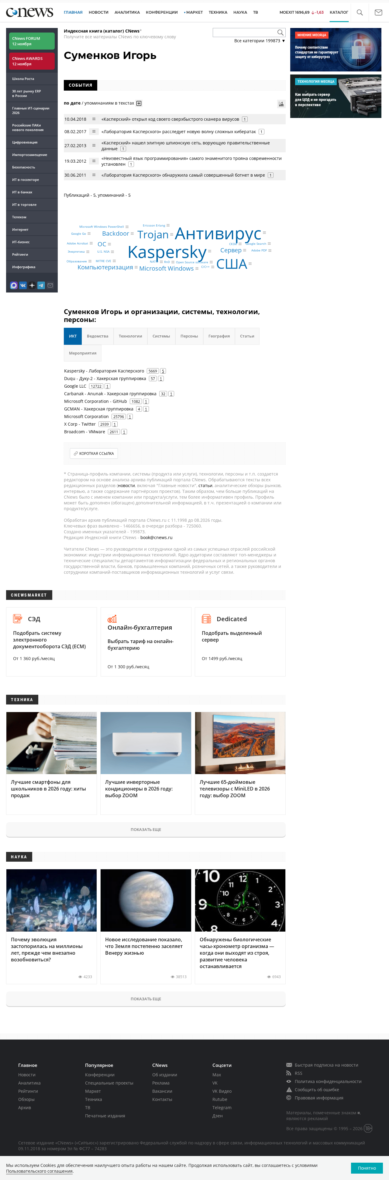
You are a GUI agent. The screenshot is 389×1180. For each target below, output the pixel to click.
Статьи (247, 336)
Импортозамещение (29, 154)
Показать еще (146, 829)
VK (215, 1083)
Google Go (78, 233)
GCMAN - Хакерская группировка (98, 409)
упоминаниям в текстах (109, 103)
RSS (298, 1073)
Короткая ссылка (96, 453)
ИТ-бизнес (20, 242)
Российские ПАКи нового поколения (27, 127)
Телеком (19, 217)
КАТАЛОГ (339, 12)
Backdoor (115, 233)
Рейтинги (20, 254)
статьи (205, 485)
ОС (102, 244)
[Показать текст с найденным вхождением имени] (139, 103)
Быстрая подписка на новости (326, 1065)
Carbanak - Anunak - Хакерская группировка (110, 393)
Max (216, 1075)
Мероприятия (82, 353)
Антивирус (218, 232)
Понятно (367, 1168)
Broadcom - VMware (84, 431)
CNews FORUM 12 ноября (26, 41)
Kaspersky (167, 251)
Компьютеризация (105, 267)
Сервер (231, 250)
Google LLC (75, 386)
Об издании (164, 1075)
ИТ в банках (22, 192)
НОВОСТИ (98, 12)
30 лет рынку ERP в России (26, 93)
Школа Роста (23, 78)
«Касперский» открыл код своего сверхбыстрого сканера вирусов (170, 119)
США (231, 263)
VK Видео (222, 1091)
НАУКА (240, 12)
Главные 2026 (30, 110)
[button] (360, 13)
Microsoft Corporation (86, 416)
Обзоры (26, 1099)
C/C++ (205, 267)
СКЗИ (233, 244)
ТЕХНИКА (218, 12)
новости (126, 485)
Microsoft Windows (166, 268)
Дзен (217, 1116)
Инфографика (23, 267)
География (219, 336)
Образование (77, 261)
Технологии (130, 336)
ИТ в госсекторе (25, 179)
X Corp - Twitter (80, 424)
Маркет (93, 1091)
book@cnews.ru (156, 537)
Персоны (189, 336)
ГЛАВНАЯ (73, 12)
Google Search (256, 243)
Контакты (162, 1099)
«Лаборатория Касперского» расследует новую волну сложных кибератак (179, 131)
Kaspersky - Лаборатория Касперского (104, 371)
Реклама (161, 1083)
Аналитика (127, 12)
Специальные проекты (109, 1083)
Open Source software (192, 262)
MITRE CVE (103, 261)
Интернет (20, 229)
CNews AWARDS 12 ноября (27, 61)
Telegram (222, 1107)
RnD (167, 262)
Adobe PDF (259, 250)
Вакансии (162, 1091)
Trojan (153, 234)
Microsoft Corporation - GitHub (95, 401)
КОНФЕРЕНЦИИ (162, 12)
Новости (27, 1075)
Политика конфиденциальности (328, 1081)
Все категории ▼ (260, 40)
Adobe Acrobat (77, 243)
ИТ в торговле (24, 204)
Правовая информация (319, 1098)
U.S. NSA (103, 252)
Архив (24, 1107)
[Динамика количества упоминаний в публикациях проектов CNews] (281, 104)
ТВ (255, 12)
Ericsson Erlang (154, 225)
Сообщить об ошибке (317, 1089)
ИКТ (73, 336)
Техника (93, 1099)
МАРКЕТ (194, 12)
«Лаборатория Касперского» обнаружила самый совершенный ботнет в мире (184, 175)
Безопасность (23, 167)
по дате (72, 103)
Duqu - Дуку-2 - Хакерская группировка (105, 378)
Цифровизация (24, 142)
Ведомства (97, 336)
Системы (161, 336)
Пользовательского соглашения (39, 1171)
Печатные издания (105, 1116)
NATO (154, 262)
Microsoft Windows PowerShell (101, 227)
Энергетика (76, 252)
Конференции (100, 1075)
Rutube (219, 1099)
